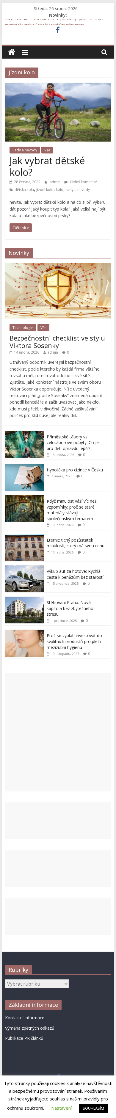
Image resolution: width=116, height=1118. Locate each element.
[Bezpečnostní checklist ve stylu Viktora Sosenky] (58, 266)
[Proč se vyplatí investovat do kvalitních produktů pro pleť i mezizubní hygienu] (24, 633)
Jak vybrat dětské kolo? (47, 166)
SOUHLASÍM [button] (93, 1108)
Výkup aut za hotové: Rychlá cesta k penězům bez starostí (75, 574)
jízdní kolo (45, 189)
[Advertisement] (58, 732)
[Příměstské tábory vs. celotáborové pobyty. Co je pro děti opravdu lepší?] (24, 434)
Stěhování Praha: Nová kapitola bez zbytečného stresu (70, 608)
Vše (47, 150)
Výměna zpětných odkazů (29, 1028)
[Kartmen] (11, 52)
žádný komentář (83, 181)
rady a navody (78, 189)
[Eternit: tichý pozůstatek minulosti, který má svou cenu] (24, 537)
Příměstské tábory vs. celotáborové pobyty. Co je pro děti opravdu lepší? (73, 442)
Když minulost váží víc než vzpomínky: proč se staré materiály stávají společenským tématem (72, 509)
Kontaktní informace (24, 1017)
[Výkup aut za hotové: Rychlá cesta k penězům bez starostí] (24, 568)
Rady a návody (24, 150)
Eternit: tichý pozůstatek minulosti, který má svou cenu (75, 543)
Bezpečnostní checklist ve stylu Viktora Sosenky (57, 341)
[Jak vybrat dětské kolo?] (58, 86)
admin (55, 181)
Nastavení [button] (61, 1108)
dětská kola (24, 189)
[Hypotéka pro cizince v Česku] (24, 467)
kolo (59, 189)
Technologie (22, 327)
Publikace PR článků (24, 1038)
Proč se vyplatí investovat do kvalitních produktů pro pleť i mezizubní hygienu (74, 641)
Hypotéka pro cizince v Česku (75, 470)
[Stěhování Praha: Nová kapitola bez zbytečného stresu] (24, 600)
